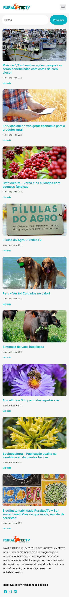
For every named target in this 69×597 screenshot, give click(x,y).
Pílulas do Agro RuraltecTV (22, 240)
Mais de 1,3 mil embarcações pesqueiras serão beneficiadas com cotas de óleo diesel (32, 68)
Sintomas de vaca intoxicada (23, 347)
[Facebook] (5, 592)
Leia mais (7, 83)
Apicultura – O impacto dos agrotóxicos (31, 400)
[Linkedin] (15, 592)
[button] (63, 7)
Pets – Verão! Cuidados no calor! (26, 293)
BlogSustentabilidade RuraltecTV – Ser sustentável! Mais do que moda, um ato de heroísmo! (33, 514)
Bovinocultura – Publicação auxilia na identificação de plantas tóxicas (29, 455)
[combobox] (25, 20)
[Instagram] (10, 592)
